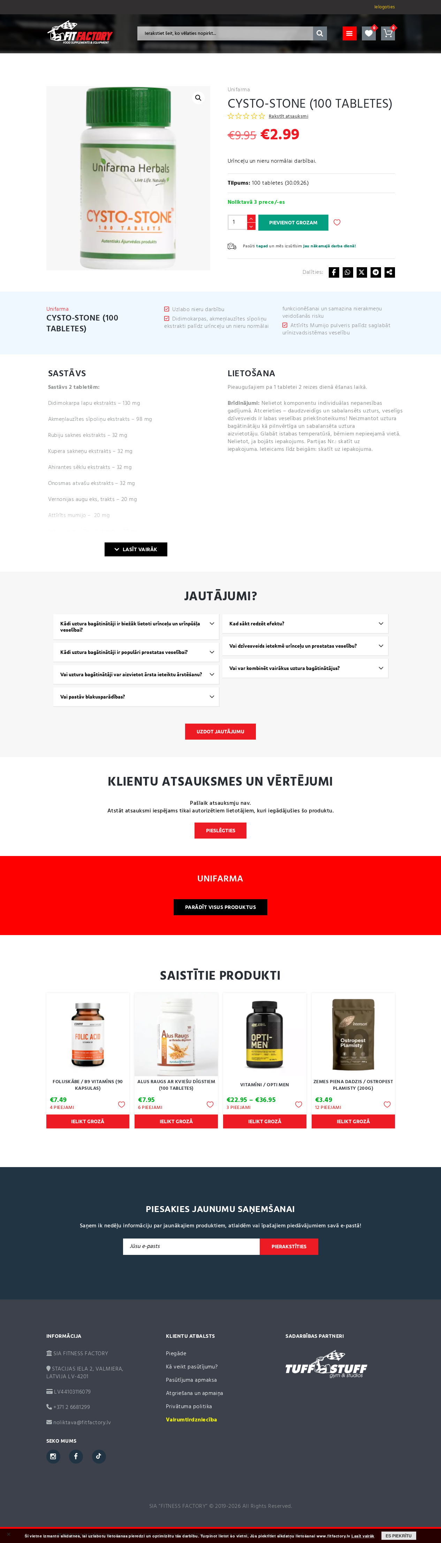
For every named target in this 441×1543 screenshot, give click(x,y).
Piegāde (176, 1353)
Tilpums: (239, 183)
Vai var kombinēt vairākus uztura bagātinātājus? (284, 668)
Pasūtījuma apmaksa (191, 1380)
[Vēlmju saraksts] (369, 33)
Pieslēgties (220, 830)
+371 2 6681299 (71, 1407)
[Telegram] (376, 272)
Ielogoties (384, 7)
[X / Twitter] (362, 272)
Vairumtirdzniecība (191, 1420)
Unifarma (239, 89)
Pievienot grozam (293, 222)
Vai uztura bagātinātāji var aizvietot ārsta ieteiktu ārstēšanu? (131, 674)
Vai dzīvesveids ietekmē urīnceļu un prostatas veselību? (293, 646)
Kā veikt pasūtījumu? (192, 1367)
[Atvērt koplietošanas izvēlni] (390, 272)
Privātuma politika (189, 1406)
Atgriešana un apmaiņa (194, 1393)
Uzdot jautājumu (220, 731)
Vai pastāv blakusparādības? (92, 697)
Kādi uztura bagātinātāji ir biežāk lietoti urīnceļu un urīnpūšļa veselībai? (130, 627)
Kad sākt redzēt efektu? (256, 623)
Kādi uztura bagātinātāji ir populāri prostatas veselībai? (124, 652)
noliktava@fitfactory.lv (82, 1422)
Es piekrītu (399, 1536)
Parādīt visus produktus (220, 907)
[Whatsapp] (348, 272)
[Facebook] (334, 272)
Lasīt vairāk (140, 549)
